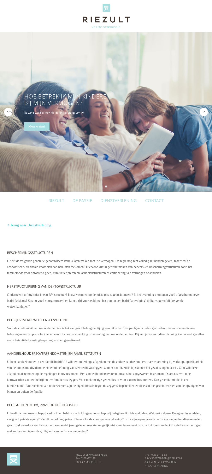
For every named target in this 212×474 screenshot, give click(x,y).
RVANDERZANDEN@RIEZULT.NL (164, 458)
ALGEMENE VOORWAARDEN (160, 462)
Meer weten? (36, 126)
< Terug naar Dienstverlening (29, 225)
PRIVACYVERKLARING (156, 466)
